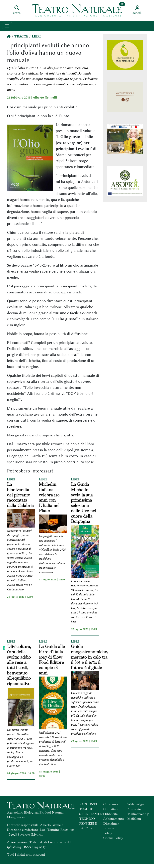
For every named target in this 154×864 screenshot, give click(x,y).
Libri (36, 36)
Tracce (21, 36)
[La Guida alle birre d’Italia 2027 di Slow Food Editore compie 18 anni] (53, 704)
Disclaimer (111, 823)
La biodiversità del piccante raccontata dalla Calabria (20, 494)
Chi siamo (110, 804)
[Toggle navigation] (7, 25)
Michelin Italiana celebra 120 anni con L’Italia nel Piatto (49, 497)
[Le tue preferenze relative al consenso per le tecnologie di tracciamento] (4, 648)
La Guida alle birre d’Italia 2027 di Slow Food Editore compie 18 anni (52, 659)
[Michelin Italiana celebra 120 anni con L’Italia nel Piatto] (53, 524)
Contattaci (110, 809)
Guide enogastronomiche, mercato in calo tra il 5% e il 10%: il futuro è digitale (89, 657)
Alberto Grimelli (45, 97)
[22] (77, 10)
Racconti (88, 804)
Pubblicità (110, 814)
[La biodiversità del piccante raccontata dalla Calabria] (21, 519)
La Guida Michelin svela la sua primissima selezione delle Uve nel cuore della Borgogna (83, 502)
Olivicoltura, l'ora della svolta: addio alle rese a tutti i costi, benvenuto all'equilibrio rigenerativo (19, 665)
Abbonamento (113, 819)
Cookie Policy (113, 838)
